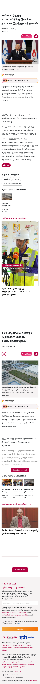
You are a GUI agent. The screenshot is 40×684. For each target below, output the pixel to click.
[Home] (26, 637)
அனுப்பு (20, 629)
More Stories (20, 569)
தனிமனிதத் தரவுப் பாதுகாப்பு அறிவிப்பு (15, 615)
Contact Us (17, 671)
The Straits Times (8, 645)
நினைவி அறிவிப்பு (18, 666)
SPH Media (33, 680)
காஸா (17, 179)
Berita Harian (18, 648)
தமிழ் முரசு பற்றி (8, 662)
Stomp (4, 650)
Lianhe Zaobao (7, 648)
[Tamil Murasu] (9, 637)
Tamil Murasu (28, 648)
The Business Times (23, 645)
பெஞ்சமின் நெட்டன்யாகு (12, 183)
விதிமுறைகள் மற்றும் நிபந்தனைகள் (14, 612)
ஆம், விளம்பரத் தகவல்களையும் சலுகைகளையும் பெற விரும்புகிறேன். (20, 622)
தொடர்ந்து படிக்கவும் (20, 470)
